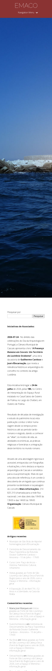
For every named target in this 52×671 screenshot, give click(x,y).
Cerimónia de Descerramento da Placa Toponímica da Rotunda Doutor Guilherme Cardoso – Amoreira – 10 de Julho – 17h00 (24, 553)
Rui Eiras (13, 639)
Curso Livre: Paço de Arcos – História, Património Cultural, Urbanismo (23, 565)
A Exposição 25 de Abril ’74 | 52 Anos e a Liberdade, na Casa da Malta (24, 591)
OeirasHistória (16, 655)
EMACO (26, 5)
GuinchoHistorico (17, 624)
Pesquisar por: (14, 312)
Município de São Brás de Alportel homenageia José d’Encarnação (25, 543)
